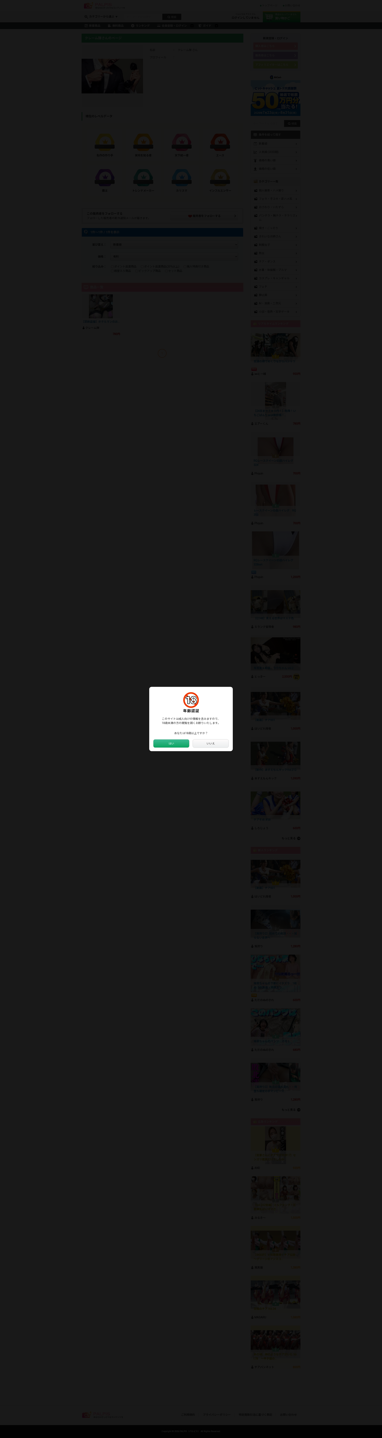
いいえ (211, 743)
